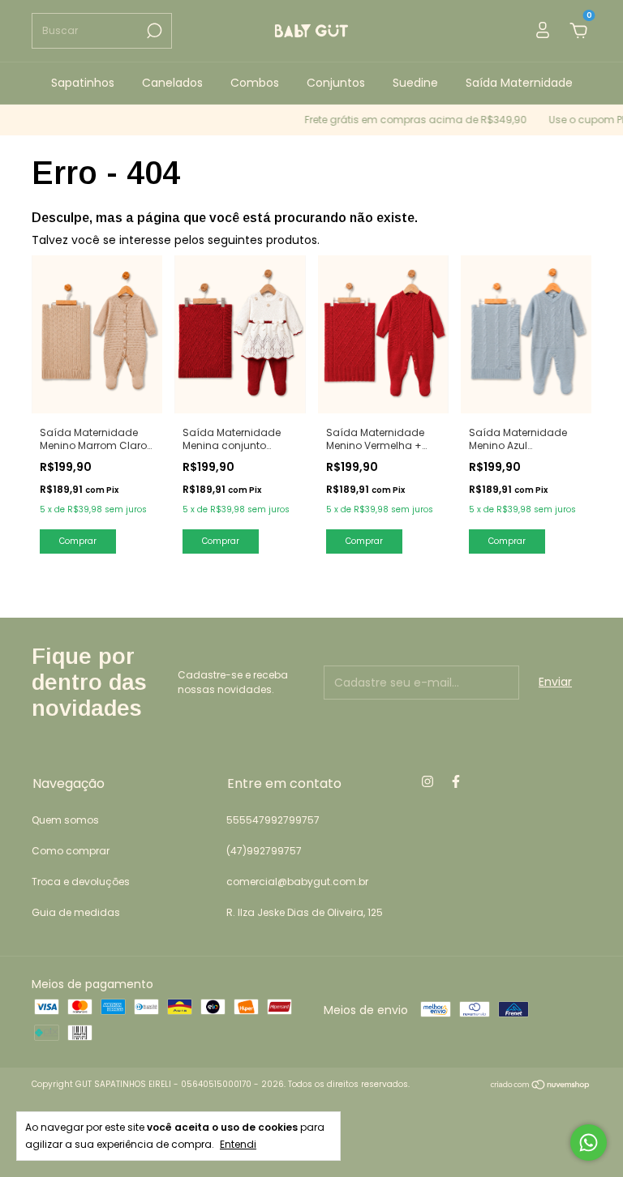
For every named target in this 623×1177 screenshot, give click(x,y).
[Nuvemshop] (540, 1086)
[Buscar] (153, 31)
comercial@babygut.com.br (297, 881)
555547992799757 (273, 820)
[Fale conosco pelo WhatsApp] (588, 1142)
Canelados (172, 83)
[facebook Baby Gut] (455, 782)
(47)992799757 (264, 851)
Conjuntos (336, 83)
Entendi (238, 1143)
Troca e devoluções (81, 881)
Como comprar (71, 851)
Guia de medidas (76, 912)
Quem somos (65, 820)
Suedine (415, 83)
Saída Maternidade (519, 83)
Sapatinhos (82, 83)
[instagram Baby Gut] (427, 782)
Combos (254, 83)
